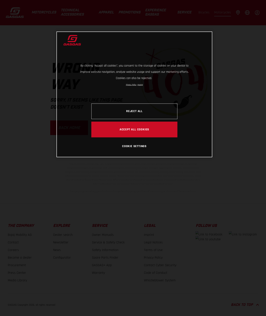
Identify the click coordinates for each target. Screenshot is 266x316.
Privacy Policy (131, 84)
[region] (134, 94)
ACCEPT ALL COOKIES (134, 129)
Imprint (140, 84)
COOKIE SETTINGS (134, 146)
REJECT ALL (134, 111)
